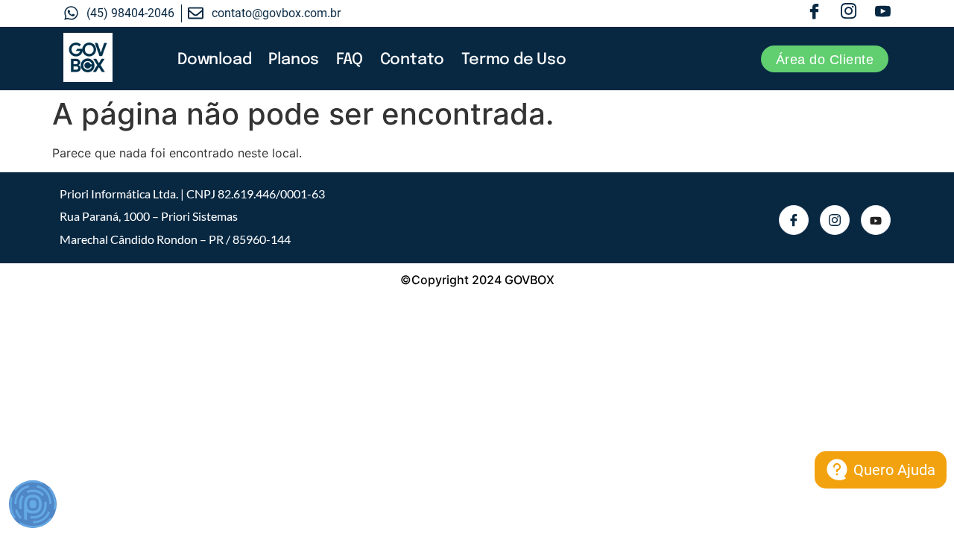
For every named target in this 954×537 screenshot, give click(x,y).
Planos (293, 59)
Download (214, 59)
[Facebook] (814, 13)
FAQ (349, 59)
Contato (412, 59)
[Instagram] (848, 13)
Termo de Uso (513, 59)
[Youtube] (883, 13)
